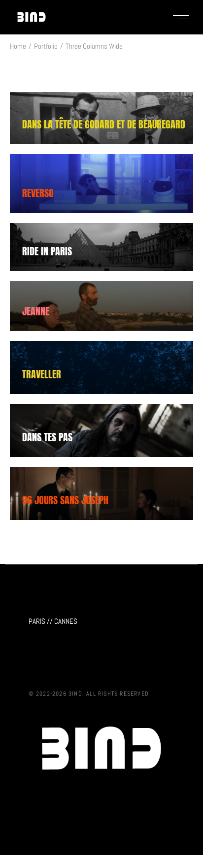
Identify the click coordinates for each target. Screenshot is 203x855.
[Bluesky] (55, 663)
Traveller (41, 374)
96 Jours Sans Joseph (65, 500)
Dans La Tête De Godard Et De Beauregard (103, 124)
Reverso (38, 193)
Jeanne (35, 311)
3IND (75, 694)
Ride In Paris (47, 251)
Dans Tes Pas (47, 437)
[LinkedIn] (75, 663)
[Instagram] (34, 663)
